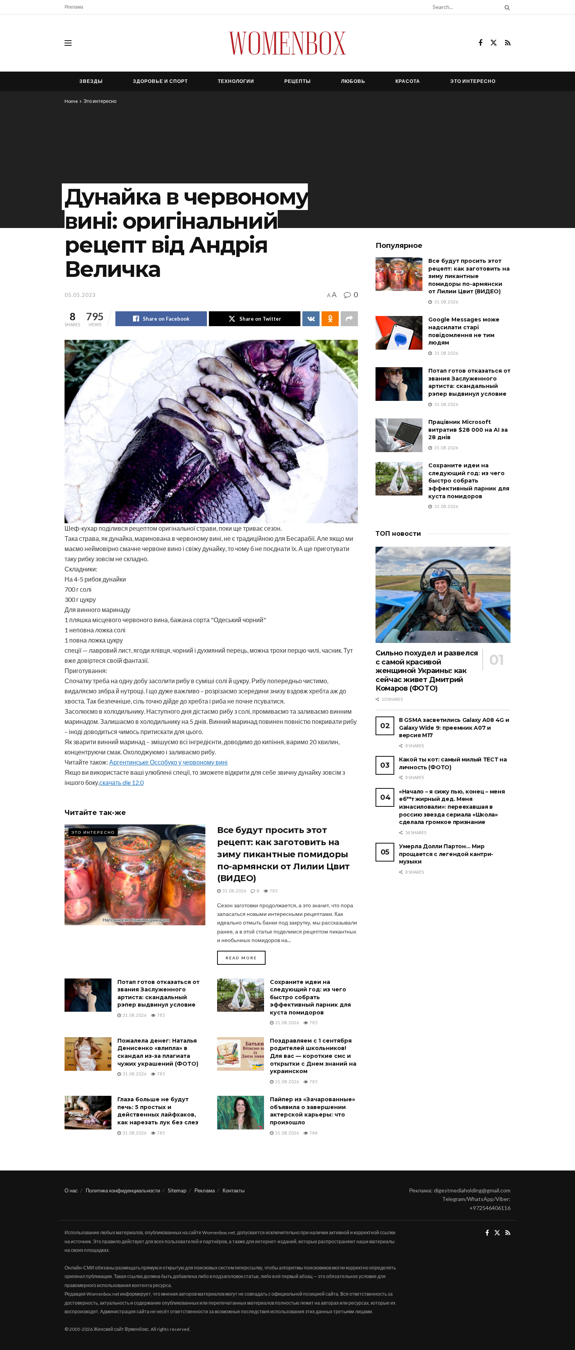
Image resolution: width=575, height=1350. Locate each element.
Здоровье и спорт (160, 81)
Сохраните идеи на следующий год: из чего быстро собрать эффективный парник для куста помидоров (310, 997)
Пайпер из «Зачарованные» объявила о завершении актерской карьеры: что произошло (312, 1111)
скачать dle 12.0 (121, 782)
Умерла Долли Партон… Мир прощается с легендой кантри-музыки (446, 854)
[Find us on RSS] (507, 43)
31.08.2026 (233, 890)
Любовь (353, 81)
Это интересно (473, 81)
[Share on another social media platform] (349, 318)
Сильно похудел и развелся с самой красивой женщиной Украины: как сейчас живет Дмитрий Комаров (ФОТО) (427, 671)
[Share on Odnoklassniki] (330, 318)
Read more (246, 957)
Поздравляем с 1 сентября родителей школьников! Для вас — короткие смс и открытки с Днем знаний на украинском (313, 1056)
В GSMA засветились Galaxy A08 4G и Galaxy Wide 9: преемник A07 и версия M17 (454, 727)
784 (313, 1132)
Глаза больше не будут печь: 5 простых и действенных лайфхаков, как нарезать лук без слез (157, 1111)
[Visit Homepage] (287, 43)
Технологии (236, 81)
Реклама (74, 7)
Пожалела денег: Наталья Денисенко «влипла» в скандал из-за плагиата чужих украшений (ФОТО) (157, 1052)
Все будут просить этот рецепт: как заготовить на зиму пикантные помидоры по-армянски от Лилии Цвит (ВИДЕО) (283, 854)
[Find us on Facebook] (480, 43)
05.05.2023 (80, 295)
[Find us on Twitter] (493, 43)
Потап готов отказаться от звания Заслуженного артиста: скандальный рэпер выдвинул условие (158, 993)
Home (71, 101)
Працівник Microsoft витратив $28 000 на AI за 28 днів (468, 429)
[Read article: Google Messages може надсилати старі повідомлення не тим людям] (399, 333)
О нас (71, 1190)
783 (273, 890)
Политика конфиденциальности (123, 1190)
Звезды (91, 81)
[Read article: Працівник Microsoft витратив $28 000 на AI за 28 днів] (399, 435)
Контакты (233, 1190)
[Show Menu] (68, 43)
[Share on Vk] (311, 318)
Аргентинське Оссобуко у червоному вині (168, 762)
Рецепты (297, 81)
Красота (407, 81)
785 (160, 1015)
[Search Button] (506, 7)
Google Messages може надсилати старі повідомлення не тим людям (464, 331)
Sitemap (177, 1190)
